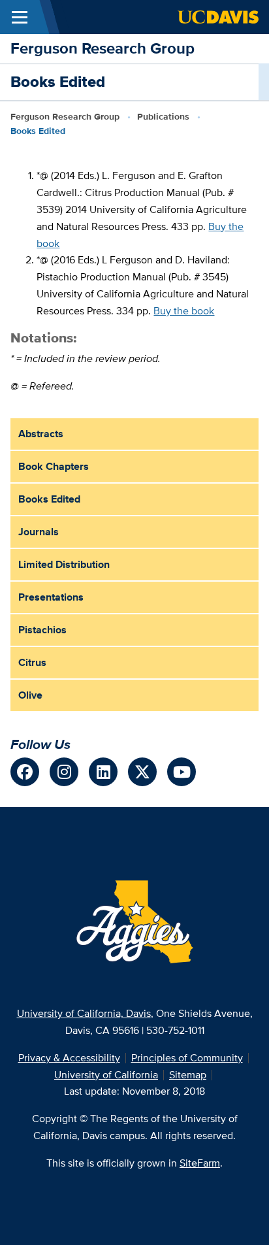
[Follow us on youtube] (181, 771)
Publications (163, 116)
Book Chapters (53, 466)
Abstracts (40, 433)
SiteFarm (200, 1162)
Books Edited (49, 498)
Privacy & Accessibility (69, 1057)
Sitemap (187, 1074)
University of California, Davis (84, 1013)
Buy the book (183, 310)
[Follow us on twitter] (142, 771)
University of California (106, 1074)
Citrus (32, 662)
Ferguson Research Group (102, 48)
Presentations (51, 597)
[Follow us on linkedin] (103, 771)
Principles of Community (187, 1057)
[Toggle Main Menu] (19, 17)
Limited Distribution (64, 564)
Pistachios (42, 629)
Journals (38, 531)
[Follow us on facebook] (24, 771)
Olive (30, 695)
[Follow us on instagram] (64, 771)
